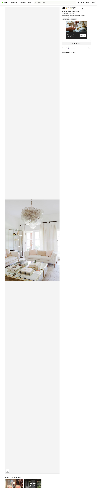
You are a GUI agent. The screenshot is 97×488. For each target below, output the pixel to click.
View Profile (81, 8)
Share (29, 471)
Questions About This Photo (68, 52)
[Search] (35, 2)
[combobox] (55, 2)
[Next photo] (57, 240)
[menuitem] (15, 3)
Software (22, 2)
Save (37, 471)
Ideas (29, 2)
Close (89, 47)
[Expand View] (7, 470)
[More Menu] (57, 471)
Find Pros (14, 2)
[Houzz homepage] (5, 2)
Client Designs (17, 477)
